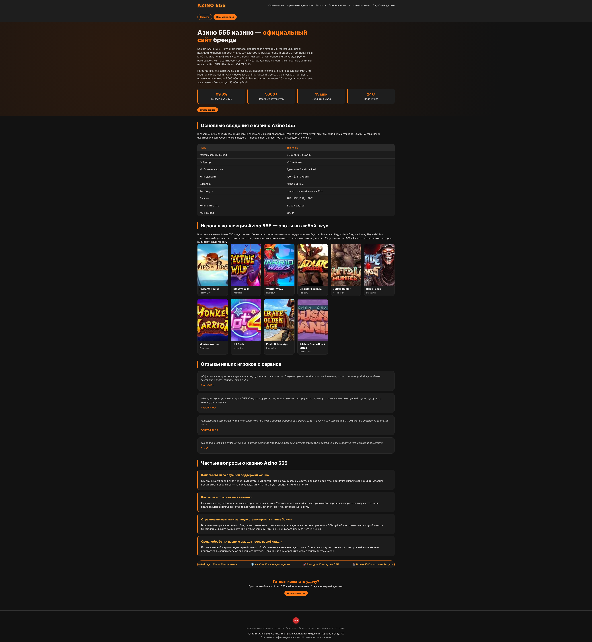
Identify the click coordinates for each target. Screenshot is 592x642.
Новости (321, 5)
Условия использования (316, 637)
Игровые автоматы (359, 5)
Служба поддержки (384, 5)
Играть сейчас (207, 110)
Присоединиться (225, 17)
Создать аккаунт (296, 593)
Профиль (204, 17)
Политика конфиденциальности (280, 637)
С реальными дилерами (300, 5)
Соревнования (276, 5)
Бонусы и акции (337, 5)
